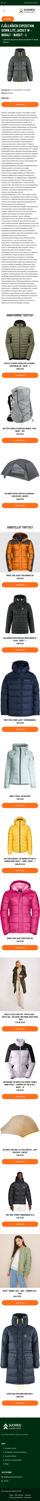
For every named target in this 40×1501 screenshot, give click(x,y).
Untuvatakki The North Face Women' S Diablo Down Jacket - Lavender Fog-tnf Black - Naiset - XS (20, 1084)
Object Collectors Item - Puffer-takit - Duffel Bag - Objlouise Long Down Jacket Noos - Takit (20, 1017)
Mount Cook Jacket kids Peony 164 (20, 938)
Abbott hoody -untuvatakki (20, 796)
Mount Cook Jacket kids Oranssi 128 (20, 575)
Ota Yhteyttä (19, 1495)
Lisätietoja (20, 104)
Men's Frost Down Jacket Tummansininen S (20, 720)
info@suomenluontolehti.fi (31, 3)
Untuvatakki (26, 90)
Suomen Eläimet (10, 1456)
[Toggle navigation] (3, 11)
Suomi (5, 3)
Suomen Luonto (10, 1448)
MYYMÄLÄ (7, 19)
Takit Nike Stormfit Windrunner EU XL (20, 1215)
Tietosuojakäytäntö (16, 1497)
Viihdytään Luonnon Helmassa (15, 1452)
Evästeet (28, 1495)
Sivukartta (27, 1497)
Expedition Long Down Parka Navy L (20, 1394)
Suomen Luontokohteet (13, 1460)
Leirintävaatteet (16, 90)
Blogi (7, 1464)
